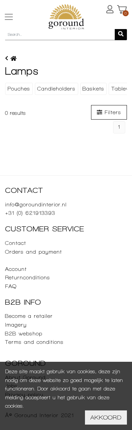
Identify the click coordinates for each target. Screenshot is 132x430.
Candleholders (56, 89)
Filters (111, 112)
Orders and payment (33, 252)
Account (16, 269)
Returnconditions (27, 277)
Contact (15, 243)
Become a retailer (29, 316)
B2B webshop (23, 333)
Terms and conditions (34, 342)
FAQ (11, 286)
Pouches (18, 89)
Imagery (16, 325)
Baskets (93, 89)
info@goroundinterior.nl (36, 204)
